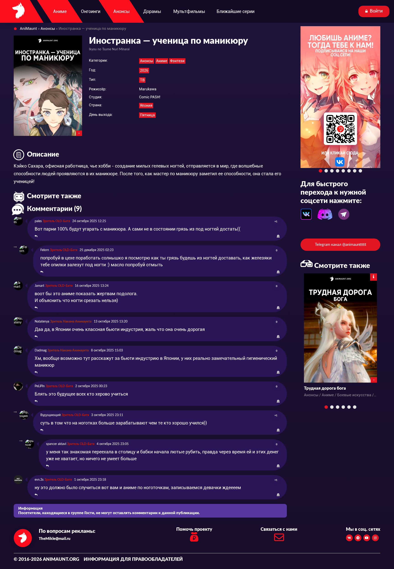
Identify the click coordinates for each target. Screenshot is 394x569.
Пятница (147, 115)
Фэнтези (177, 61)
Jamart (39, 285)
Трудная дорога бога (325, 388)
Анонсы (146, 61)
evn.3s (39, 479)
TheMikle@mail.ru (54, 539)
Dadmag (41, 350)
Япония (146, 105)
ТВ (142, 80)
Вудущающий (50, 415)
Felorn (44, 250)
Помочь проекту (194, 529)
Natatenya (42, 321)
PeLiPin (40, 386)
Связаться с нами (279, 529)
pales (38, 221)
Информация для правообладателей (133, 559)
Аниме (161, 61)
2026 (144, 70)
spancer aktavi (56, 444)
